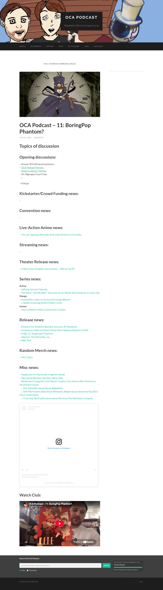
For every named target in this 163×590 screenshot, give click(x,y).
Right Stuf (26, 340)
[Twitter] (131, 581)
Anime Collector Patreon (33, 171)
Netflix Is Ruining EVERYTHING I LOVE (42, 302)
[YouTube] (127, 581)
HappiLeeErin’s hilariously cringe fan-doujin (43, 374)
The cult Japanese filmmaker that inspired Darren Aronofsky (51, 234)
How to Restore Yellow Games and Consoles (43, 309)
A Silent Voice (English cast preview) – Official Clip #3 (47, 268)
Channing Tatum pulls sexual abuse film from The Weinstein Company (58, 398)
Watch (22, 46)
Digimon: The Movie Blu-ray (35, 337)
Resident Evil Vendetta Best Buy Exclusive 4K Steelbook (49, 326)
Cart (86, 46)
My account (74, 46)
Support (50, 46)
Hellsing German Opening (34, 289)
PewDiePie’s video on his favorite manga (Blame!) (46, 299)
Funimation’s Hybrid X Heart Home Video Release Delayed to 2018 (54, 330)
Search (106, 565)
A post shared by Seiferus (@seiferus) (59, 483)
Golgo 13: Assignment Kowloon (37, 333)
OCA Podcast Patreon (32, 167)
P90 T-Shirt (27, 357)
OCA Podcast (81, 17)
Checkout (98, 46)
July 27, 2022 (25, 138)
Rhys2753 (38, 138)
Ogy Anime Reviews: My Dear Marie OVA (42, 378)
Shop (61, 46)
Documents (35, 46)
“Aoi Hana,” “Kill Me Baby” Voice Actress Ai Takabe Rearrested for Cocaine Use (60, 292)
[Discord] (135, 581)
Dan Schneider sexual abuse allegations (43, 388)
